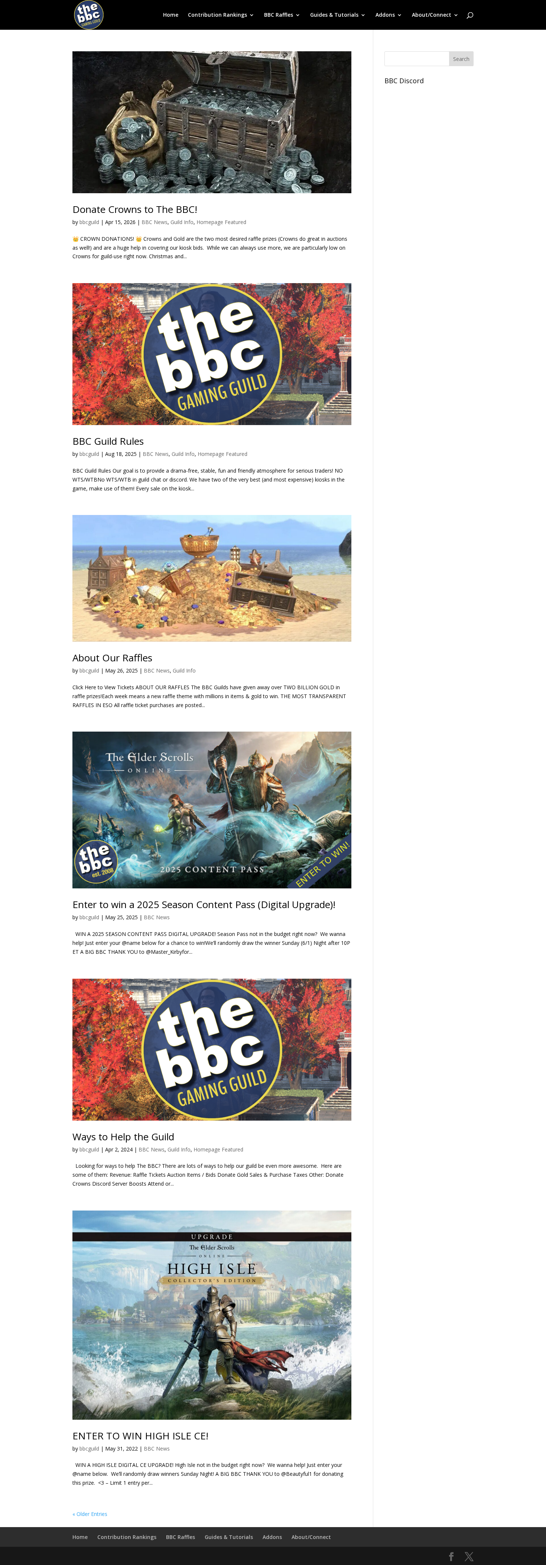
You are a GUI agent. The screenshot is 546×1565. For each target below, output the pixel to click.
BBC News (155, 222)
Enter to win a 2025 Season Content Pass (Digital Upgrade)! (203, 904)
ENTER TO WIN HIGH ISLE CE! (140, 1435)
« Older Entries (89, 1513)
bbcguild (89, 222)
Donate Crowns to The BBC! (134, 209)
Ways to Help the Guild (123, 1136)
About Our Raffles (112, 657)
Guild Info (182, 222)
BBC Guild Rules (108, 441)
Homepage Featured (221, 222)
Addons (385, 15)
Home (170, 15)
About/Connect (431, 15)
